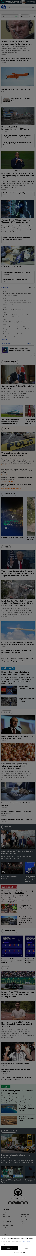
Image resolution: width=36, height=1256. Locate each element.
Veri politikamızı (26, 1241)
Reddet (26, 1248)
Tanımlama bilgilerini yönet (18, 1252)
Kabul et (9, 1248)
